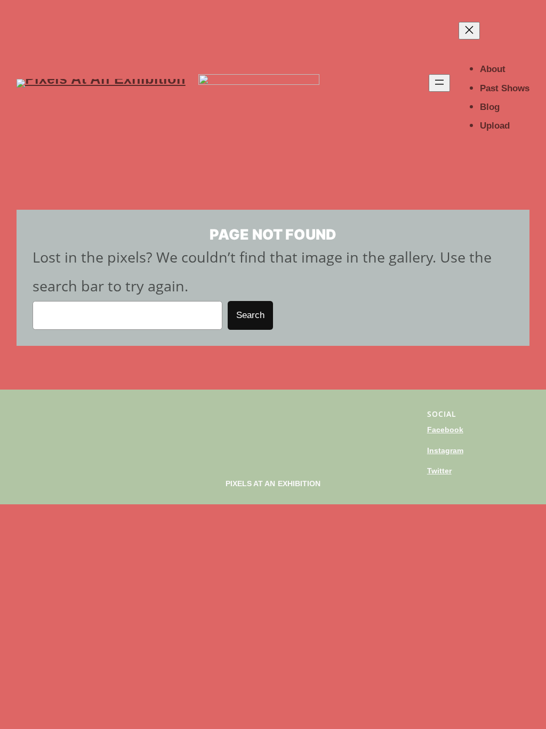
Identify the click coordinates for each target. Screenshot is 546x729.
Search (250, 315)
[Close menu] (469, 30)
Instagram (445, 450)
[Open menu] (439, 83)
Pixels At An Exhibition (273, 483)
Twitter (439, 470)
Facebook (445, 429)
